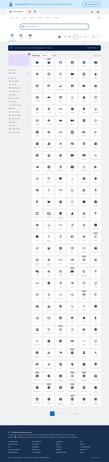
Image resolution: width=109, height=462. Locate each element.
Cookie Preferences (43, 457)
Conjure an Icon (93, 4)
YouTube (58, 447)
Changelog (35, 447)
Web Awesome (13, 444)
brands (44, 55)
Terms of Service (18, 457)
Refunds (35, 457)
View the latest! (92, 47)
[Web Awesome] (30, 12)
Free (85, 36)
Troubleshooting (85, 447)
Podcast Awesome (14, 449)
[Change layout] (70, 37)
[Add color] (59, 37)
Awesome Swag (61, 452)
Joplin (50, 437)
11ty (9, 447)
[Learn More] (10, 4)
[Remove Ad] (29, 54)
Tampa (66, 437)
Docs (40, 18)
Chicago (37, 437)
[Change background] (65, 37)
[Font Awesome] (16, 12)
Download (35, 444)
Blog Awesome (13, 452)
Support (56, 18)
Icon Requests (36, 452)
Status (82, 452)
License (10, 457)
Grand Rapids (44, 437)
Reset (55, 55)
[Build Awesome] (35, 12)
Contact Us (83, 449)
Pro (80, 36)
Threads (58, 449)
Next (75, 413)
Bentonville (26, 437)
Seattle (62, 437)
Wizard (32, 18)
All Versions (35, 449)
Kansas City (55, 437)
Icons (24, 18)
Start (11, 18)
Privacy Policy (28, 457)
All (75, 36)
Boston (32, 437)
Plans (47, 18)
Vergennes (74, 437)
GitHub (58, 444)
